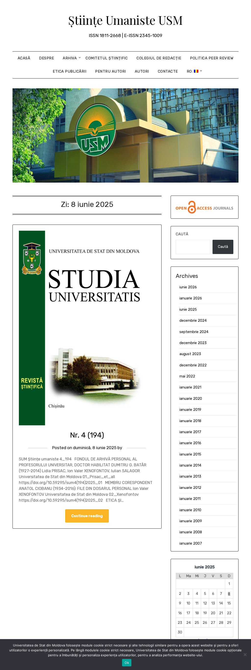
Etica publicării (69, 71)
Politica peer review (211, 58)
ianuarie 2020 (190, 398)
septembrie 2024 (193, 332)
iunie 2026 (188, 287)
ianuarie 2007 (190, 543)
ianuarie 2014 (190, 465)
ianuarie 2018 (190, 421)
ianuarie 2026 (190, 298)
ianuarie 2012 (190, 487)
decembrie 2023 (193, 343)
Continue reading (87, 516)
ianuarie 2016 (190, 443)
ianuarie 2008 (190, 532)
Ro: (190, 71)
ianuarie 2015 (190, 454)
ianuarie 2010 (190, 510)
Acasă (24, 58)
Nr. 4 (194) (87, 435)
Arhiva (70, 58)
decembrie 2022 (193, 365)
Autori (142, 71)
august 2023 (190, 354)
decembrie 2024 (193, 320)
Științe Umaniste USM (125, 20)
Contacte (168, 71)
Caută (182, 234)
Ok (127, 663)
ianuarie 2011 (190, 498)
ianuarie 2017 (190, 432)
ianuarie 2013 (190, 476)
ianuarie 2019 (190, 409)
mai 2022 (187, 376)
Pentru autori (110, 71)
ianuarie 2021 (190, 387)
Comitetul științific (107, 58)
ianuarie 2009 (190, 521)
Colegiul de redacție (159, 58)
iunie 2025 (188, 309)
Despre (46, 58)
